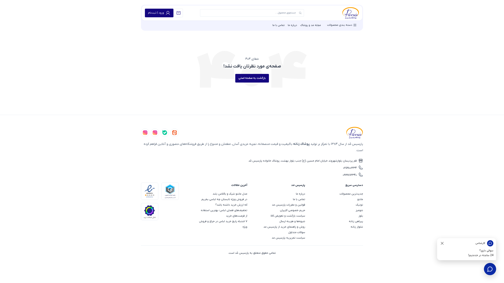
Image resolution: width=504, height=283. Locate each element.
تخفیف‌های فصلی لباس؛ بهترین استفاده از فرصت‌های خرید (224, 213)
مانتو (360, 199)
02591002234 (350, 168)
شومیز (359, 210)
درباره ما (292, 25)
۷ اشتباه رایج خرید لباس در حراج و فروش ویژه (223, 224)
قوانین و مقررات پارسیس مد (288, 205)
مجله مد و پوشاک (310, 25)
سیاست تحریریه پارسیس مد (288, 238)
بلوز (361, 216)
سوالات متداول (296, 232)
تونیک (359, 205)
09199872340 (350, 175)
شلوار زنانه (357, 227)
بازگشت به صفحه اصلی (252, 78)
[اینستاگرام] (145, 133)
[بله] (165, 133)
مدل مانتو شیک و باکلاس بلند (230, 194)
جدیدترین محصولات (351, 194)
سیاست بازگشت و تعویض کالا (288, 216)
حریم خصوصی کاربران (292, 210)
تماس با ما (278, 25)
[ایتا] (174, 133)
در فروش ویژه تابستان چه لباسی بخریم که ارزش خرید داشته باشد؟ (224, 202)
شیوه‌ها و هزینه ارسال (292, 221)
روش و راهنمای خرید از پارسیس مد (284, 227)
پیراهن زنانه (356, 221)
